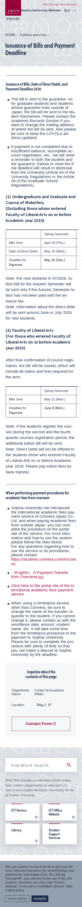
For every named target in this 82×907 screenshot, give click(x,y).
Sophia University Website (41, 10)
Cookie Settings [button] (17, 898)
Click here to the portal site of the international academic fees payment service (43, 590)
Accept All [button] (40, 898)
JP (69, 10)
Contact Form (39, 724)
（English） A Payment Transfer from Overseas (39, 574)
